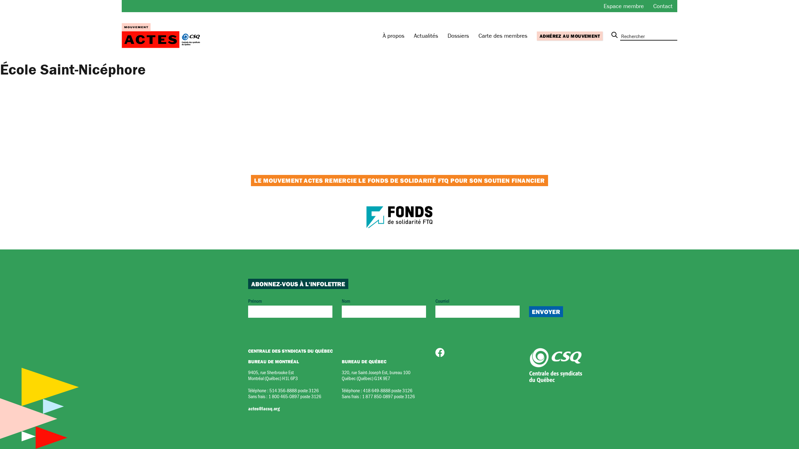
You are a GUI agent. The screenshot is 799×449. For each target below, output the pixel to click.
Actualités (426, 35)
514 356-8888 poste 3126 (294, 390)
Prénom (255, 300)
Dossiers (458, 35)
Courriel (442, 300)
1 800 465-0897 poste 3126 (294, 396)
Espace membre (624, 6)
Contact (663, 6)
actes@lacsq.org (264, 408)
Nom (346, 300)
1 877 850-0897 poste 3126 (388, 396)
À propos (393, 35)
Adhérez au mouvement (570, 36)
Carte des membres (502, 35)
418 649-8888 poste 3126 (387, 390)
